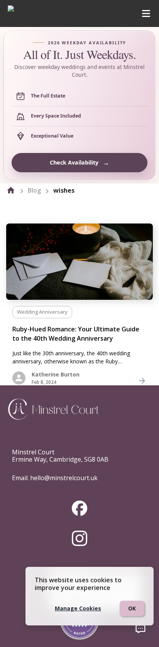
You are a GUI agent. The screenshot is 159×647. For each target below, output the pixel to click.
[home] (10, 190)
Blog (34, 190)
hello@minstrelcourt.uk (64, 478)
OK (132, 608)
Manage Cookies (78, 608)
